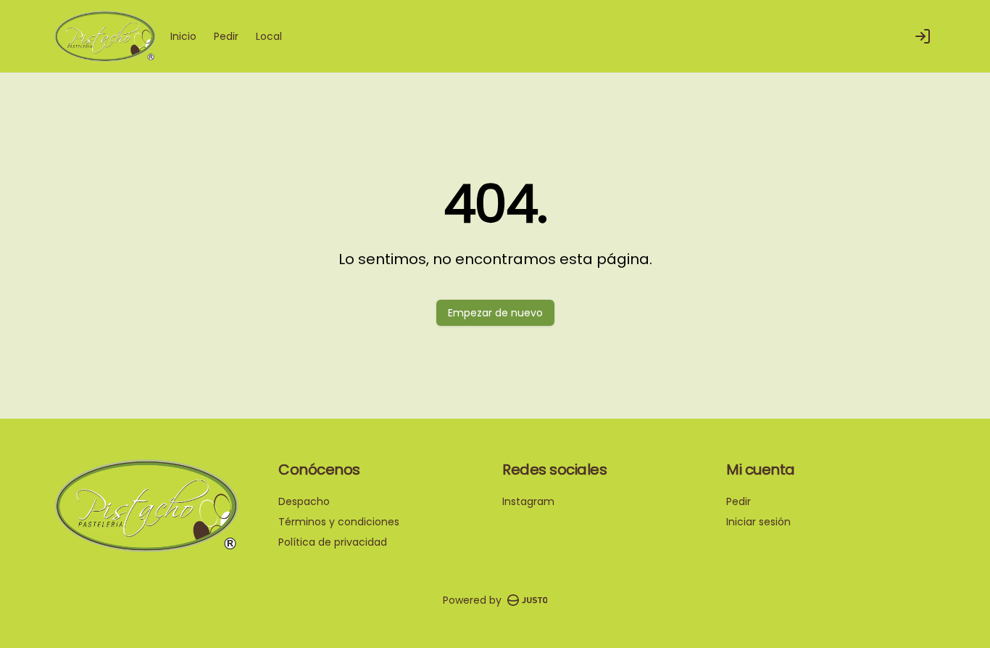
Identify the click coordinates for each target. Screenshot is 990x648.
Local (269, 36)
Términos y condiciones (338, 521)
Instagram (528, 501)
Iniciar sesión (758, 521)
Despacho (304, 501)
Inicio (183, 36)
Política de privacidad (332, 542)
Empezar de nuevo (495, 312)
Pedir (226, 36)
